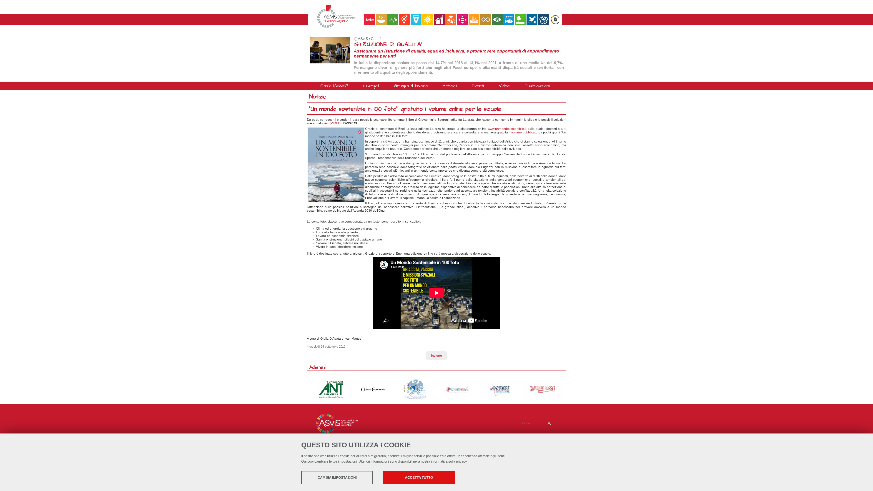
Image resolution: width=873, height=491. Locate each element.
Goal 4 (376, 39)
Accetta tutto (419, 477)
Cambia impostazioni (337, 477)
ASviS (363, 39)
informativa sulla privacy (449, 461)
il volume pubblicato (523, 132)
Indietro (436, 355)
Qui (303, 461)
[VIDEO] (335, 123)
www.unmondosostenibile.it (507, 128)
